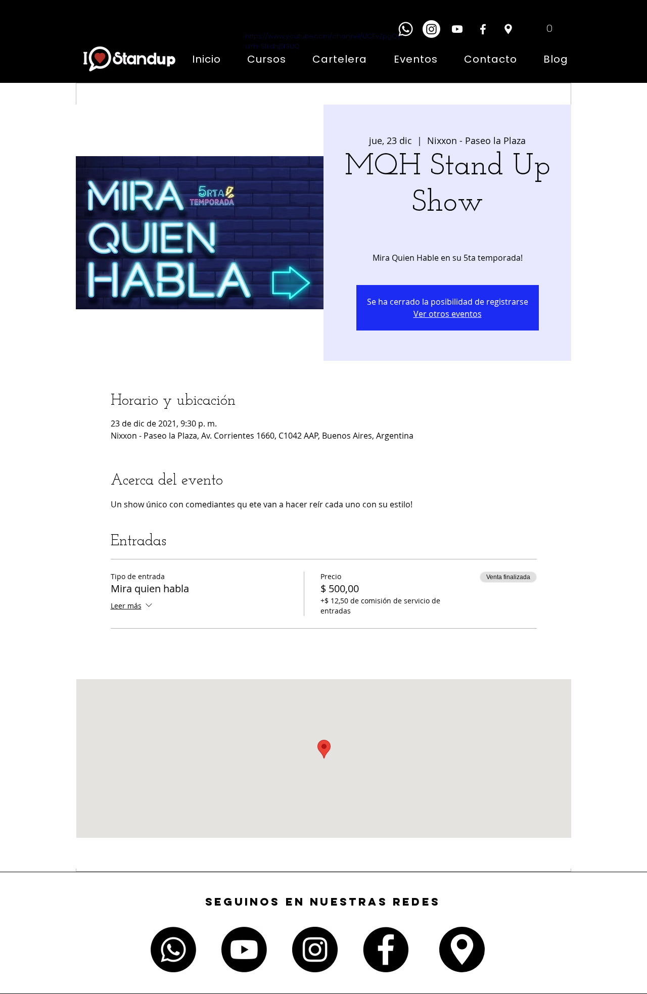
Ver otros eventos (447, 313)
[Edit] (508, 29)
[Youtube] (244, 949)
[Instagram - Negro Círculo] (315, 949)
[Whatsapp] (405, 29)
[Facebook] (483, 29)
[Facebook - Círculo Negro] (385, 949)
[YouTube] (457, 29)
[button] (542, 27)
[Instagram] (431, 29)
